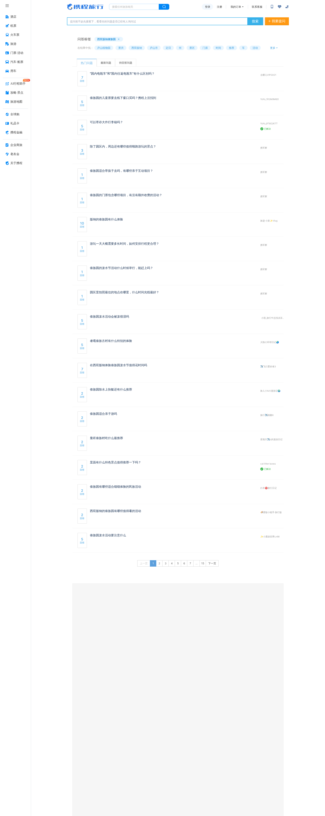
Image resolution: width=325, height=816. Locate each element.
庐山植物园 (103, 47)
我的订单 (236, 6)
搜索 (255, 21)
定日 (168, 47)
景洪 (121, 47)
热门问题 (87, 63)
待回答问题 (125, 62)
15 (202, 563)
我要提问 (278, 21)
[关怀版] (287, 7)
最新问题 (106, 62)
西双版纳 (136, 47)
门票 (205, 47)
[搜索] (164, 7)
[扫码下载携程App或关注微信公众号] (272, 7)
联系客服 (257, 6)
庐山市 (154, 47)
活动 (255, 47)
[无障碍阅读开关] (279, 7)
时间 (218, 47)
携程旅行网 (85, 7)
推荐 (231, 47)
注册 (219, 6)
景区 (192, 47)
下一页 (212, 563)
